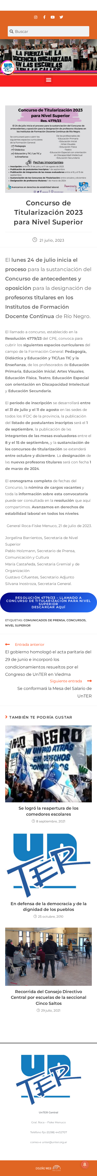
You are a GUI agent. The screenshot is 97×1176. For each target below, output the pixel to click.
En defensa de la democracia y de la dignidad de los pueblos (49, 906)
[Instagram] (35, 17)
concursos (76, 620)
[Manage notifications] (85, 1164)
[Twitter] (61, 17)
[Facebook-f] (44, 17)
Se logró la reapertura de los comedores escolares (48, 811)
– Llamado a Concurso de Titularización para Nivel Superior (48, 602)
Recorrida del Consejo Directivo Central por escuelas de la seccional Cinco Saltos (48, 997)
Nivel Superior (18, 625)
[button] (48, 79)
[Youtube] (52, 17)
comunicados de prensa (44, 620)
